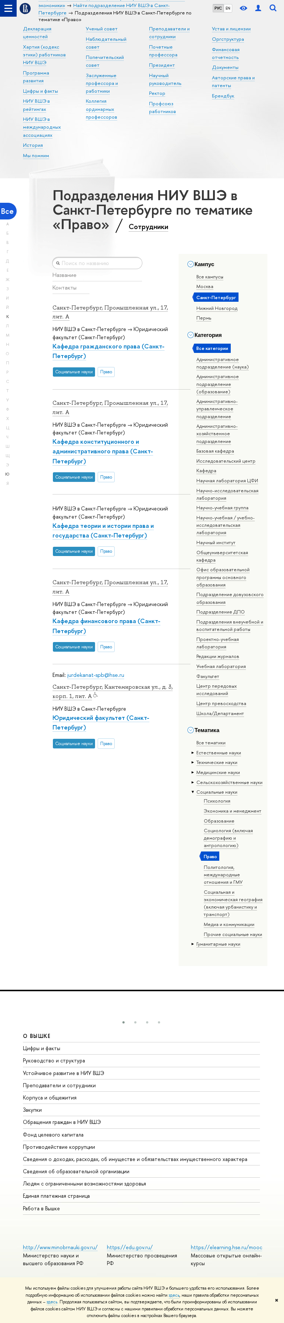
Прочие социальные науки (233, 934)
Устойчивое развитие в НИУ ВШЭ (63, 1072)
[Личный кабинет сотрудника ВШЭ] (258, 8)
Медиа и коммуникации (229, 924)
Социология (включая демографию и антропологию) (228, 838)
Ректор (157, 93)
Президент (162, 65)
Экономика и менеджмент (232, 810)
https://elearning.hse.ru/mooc (226, 1247)
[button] (123, 1022)
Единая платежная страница (56, 1195)
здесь (174, 1295)
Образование (219, 820)
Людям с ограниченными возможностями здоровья (84, 1183)
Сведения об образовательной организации (76, 1171)
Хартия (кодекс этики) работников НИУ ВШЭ (44, 54)
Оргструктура (228, 39)
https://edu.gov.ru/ (130, 1247)
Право (210, 856)
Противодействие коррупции (59, 1146)
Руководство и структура (54, 1060)
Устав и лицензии (231, 28)
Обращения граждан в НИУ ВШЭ (62, 1121)
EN (228, 8)
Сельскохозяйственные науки (229, 782)
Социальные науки (216, 791)
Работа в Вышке (41, 1208)
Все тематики (211, 742)
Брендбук (223, 95)
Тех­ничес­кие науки (216, 762)
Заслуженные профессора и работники (102, 83)
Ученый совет (102, 28)
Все (7, 211)
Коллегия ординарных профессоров (101, 108)
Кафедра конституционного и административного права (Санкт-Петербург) (103, 451)
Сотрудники (148, 226)
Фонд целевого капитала (53, 1134)
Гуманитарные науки (218, 943)
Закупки (32, 1109)
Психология (217, 800)
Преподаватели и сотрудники (59, 1085)
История (33, 145)
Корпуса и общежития (50, 1097)
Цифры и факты (40, 90)
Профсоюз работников (162, 107)
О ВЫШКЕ (37, 1035)
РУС (218, 8)
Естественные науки (218, 752)
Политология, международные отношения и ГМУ (223, 874)
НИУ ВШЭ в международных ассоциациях (42, 127)
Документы (225, 67)
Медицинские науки (218, 772)
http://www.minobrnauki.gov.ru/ (60, 1247)
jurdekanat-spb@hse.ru (95, 675)
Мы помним (36, 155)
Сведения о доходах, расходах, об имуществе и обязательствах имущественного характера (135, 1158)
